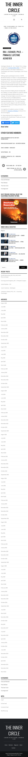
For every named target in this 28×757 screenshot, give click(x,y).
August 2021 (4, 522)
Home (6, 745)
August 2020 (4, 566)
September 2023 (5, 431)
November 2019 (4, 598)
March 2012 (3, 671)
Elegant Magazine (11, 755)
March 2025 (3, 365)
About (21, 745)
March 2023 (3, 452)
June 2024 (3, 398)
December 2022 (4, 463)
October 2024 (4, 383)
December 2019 (4, 595)
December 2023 (4, 420)
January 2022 (4, 504)
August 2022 (4, 478)
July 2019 (3, 609)
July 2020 (3, 569)
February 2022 (4, 500)
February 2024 (4, 412)
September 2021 (5, 518)
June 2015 (3, 650)
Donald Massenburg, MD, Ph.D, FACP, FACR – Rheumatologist (10, 138)
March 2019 (3, 613)
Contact (13, 748)
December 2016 (4, 635)
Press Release (4, 182)
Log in (2, 700)
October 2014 (4, 657)
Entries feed (4, 703)
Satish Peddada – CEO (5, 152)
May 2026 (3, 314)
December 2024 (4, 376)
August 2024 (4, 390)
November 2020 (4, 555)
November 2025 (4, 336)
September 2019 (5, 606)
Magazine (16, 745)
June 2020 (3, 573)
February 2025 (4, 369)
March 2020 (3, 584)
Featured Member (7, 48)
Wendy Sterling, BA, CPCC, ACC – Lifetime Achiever (14, 169)
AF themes (18, 755)
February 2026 (4, 325)
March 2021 (3, 540)
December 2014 (4, 653)
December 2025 (4, 332)
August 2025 (4, 347)
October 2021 (4, 515)
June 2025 (3, 354)
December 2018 (4, 617)
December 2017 (4, 628)
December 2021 (4, 507)
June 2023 (3, 442)
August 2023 (4, 434)
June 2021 (3, 529)
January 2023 (4, 460)
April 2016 (3, 639)
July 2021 (3, 525)
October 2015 (4, 646)
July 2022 (3, 482)
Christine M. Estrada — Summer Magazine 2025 (16, 260)
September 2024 (5, 387)
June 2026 (3, 310)
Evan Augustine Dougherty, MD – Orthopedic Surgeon (13, 143)
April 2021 (3, 536)
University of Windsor (13, 111)
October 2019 (4, 602)
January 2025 (4, 372)
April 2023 (3, 449)
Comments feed (4, 707)
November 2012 (4, 668)
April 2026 (3, 317)
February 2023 (4, 456)
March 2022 (3, 496)
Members (11, 745)
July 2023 (3, 438)
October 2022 (4, 471)
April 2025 (3, 361)
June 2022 (3, 485)
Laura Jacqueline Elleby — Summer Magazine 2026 (16, 236)
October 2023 (4, 427)
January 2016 (4, 642)
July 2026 (3, 306)
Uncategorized (4, 188)
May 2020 (3, 577)
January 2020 (4, 591)
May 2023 (3, 445)
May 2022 (3, 489)
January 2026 (4, 328)
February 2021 (4, 544)
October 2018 (4, 620)
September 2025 (5, 343)
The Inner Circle (14, 7)
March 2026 (3, 321)
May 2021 (3, 533)
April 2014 (3, 661)
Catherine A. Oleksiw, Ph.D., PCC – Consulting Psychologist (11, 157)
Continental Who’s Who (13, 68)
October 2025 (4, 339)
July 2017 (3, 631)
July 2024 (3, 394)
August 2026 (4, 303)
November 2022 (4, 467)
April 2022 (3, 493)
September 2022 (5, 474)
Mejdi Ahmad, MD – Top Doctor (13, 165)
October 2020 (4, 558)
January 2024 (4, 416)
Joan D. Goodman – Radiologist (8, 148)
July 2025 (3, 350)
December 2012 (4, 664)
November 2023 (4, 423)
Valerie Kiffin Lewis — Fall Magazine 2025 (17, 254)
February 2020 (4, 588)
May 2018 (3, 624)
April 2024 (3, 405)
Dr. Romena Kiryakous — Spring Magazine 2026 (16, 242)
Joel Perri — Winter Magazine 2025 (17, 248)
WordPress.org (4, 711)
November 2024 (4, 379)
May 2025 (3, 358)
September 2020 (5, 562)
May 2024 (3, 401)
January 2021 (4, 547)
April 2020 (3, 580)
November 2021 (4, 511)
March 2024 (3, 409)
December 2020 (4, 551)
